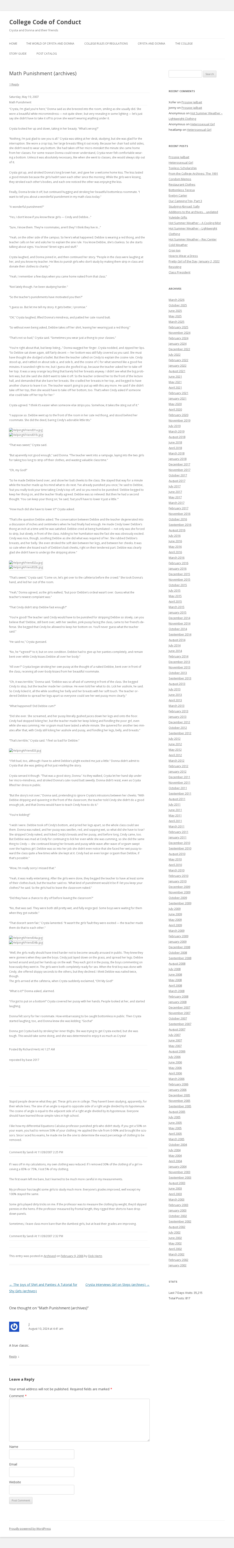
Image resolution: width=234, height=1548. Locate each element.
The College (184, 43)
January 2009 (177, 941)
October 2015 (178, 585)
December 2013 (179, 662)
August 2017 (177, 481)
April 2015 (175, 601)
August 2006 (177, 1051)
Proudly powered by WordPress (30, 1529)
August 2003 (177, 1183)
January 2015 (177, 612)
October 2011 (178, 788)
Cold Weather (178, 245)
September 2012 (180, 733)
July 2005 (175, 1117)
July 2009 (175, 909)
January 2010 (177, 881)
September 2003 (180, 1177)
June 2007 (175, 1040)
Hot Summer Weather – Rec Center (193, 239)
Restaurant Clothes (182, 184)
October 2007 (178, 1018)
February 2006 (178, 1084)
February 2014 (178, 656)
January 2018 (177, 459)
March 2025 (176, 322)
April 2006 (175, 1073)
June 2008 (175, 974)
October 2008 (178, 952)
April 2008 (175, 985)
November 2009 (179, 892)
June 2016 (175, 541)
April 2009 (175, 925)
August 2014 (177, 640)
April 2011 (175, 821)
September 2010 (180, 848)
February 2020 (178, 415)
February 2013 (178, 711)
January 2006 (177, 1090)
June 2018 (175, 442)
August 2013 (177, 684)
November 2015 (179, 579)
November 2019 (179, 420)
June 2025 (175, 311)
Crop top (175, 250)
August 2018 (177, 437)
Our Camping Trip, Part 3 (185, 201)
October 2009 (178, 898)
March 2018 (176, 453)
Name (13, 1446)
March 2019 (176, 431)
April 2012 (175, 755)
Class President (179, 272)
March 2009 (176, 931)
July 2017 (175, 486)
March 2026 (176, 300)
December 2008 (179, 947)
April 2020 (175, 409)
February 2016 (178, 563)
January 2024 (177, 344)
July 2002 (175, 1232)
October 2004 (178, 1144)
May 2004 (175, 1155)
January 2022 (177, 365)
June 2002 (175, 1238)
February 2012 (178, 766)
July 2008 (175, 969)
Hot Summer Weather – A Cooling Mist (195, 223)
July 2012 (175, 739)
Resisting (175, 267)
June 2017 (175, 492)
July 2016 (175, 536)
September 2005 (180, 1106)
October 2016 (178, 519)
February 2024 (178, 338)
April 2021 (175, 387)
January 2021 (177, 398)
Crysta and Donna (151, 43)
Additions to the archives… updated (193, 212)
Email (13, 1464)
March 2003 (176, 1199)
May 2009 (175, 920)
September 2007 (180, 1024)
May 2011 (175, 815)
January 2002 (177, 1265)
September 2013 (180, 678)
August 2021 (177, 371)
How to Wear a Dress (183, 256)
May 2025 (175, 316)
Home (13, 43)
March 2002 (176, 1254)
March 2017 (176, 503)
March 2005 (176, 1139)
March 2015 (176, 607)
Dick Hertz (95, 1256)
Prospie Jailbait (191, 102)
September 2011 (180, 793)
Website (15, 1482)
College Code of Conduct (45, 22)
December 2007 (179, 1007)
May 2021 (175, 382)
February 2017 (178, 508)
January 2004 (177, 1166)
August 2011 (177, 799)
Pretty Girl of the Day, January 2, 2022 (194, 261)
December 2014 (179, 618)
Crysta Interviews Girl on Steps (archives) (117, 1284)
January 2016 (177, 568)
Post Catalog (47, 54)
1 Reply (14, 84)
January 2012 (177, 771)
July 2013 (175, 689)
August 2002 (177, 1227)
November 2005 (179, 1101)
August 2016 (177, 530)
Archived (50, 1256)
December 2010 (179, 843)
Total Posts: (177, 1298)
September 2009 (180, 903)
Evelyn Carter (178, 195)
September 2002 (180, 1221)
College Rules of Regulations (106, 43)
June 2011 (175, 810)
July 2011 (175, 804)
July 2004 (175, 1150)
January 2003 (177, 1210)
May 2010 (175, 859)
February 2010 (178, 876)
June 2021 (175, 376)
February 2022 (178, 360)
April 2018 (175, 448)
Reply (13, 1356)
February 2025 (178, 327)
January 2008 (177, 1002)
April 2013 (175, 700)
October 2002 (178, 1216)
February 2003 (178, 1205)
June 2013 (175, 695)
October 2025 (178, 305)
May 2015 (175, 596)
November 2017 (179, 470)
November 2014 (179, 623)
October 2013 (178, 673)
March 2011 (176, 826)
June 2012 (175, 744)
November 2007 (179, 1013)
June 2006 (175, 1062)
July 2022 (175, 354)
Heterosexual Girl (202, 124)
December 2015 (179, 574)
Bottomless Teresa (182, 190)
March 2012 (176, 760)
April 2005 (175, 1134)
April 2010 (175, 865)
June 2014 (175, 651)
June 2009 (175, 914)
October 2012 (178, 728)
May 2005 (175, 1128)
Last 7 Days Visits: (181, 1293)
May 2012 (175, 749)
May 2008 (175, 980)
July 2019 (175, 426)
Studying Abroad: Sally (184, 206)
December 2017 (179, 464)
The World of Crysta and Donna (50, 43)
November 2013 (179, 667)
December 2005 (179, 1095)
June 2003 (175, 1188)
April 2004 (175, 1161)
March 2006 (176, 1079)
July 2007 (175, 1035)
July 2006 (175, 1057)
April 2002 (175, 1249)
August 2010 (177, 854)
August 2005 (177, 1112)
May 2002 (175, 1243)
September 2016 (180, 525)
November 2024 (179, 333)
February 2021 (178, 393)
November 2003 (179, 1172)
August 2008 (177, 963)
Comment (18, 1396)
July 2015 (175, 590)
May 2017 (175, 497)
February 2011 (178, 832)
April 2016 (175, 552)
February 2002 (178, 1260)
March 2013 (176, 706)
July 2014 (175, 645)
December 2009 (179, 887)
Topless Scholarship (183, 168)
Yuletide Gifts (178, 217)
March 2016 (176, 557)
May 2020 (175, 404)
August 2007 (177, 1029)
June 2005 (175, 1123)
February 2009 (178, 936)
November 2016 (179, 514)
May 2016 (175, 546)
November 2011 (179, 782)
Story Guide (18, 54)
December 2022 (179, 349)
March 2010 (176, 870)
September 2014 (180, 634)
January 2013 (177, 717)
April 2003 (175, 1194)
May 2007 (175, 1046)
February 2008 (178, 996)
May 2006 (175, 1068)
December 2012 (179, 722)
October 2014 (178, 629)
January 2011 (177, 837)
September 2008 (180, 958)
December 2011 (179, 777)
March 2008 (176, 991)
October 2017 (178, 475)
